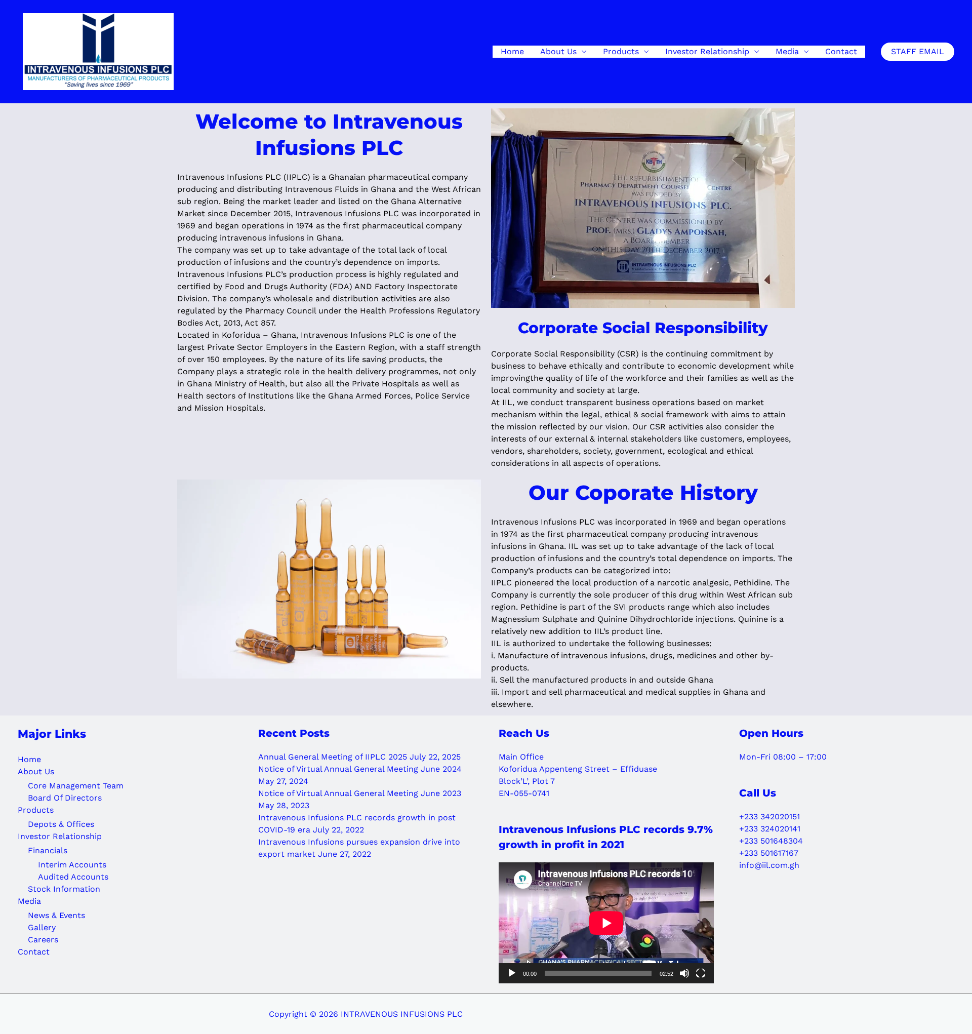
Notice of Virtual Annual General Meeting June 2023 (359, 793)
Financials (47, 850)
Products (621, 51)
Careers (43, 939)
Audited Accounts (73, 877)
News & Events (56, 915)
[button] (917, 52)
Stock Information (64, 889)
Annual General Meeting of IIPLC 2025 (332, 757)
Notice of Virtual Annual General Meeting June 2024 (360, 769)
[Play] (512, 973)
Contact (841, 51)
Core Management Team (76, 785)
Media (787, 51)
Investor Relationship (707, 51)
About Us (558, 51)
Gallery (42, 927)
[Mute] (684, 973)
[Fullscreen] (701, 973)
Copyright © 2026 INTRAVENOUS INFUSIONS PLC (366, 1014)
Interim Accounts (72, 864)
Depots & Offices (61, 824)
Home (512, 51)
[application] (606, 922)
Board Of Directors (65, 798)
